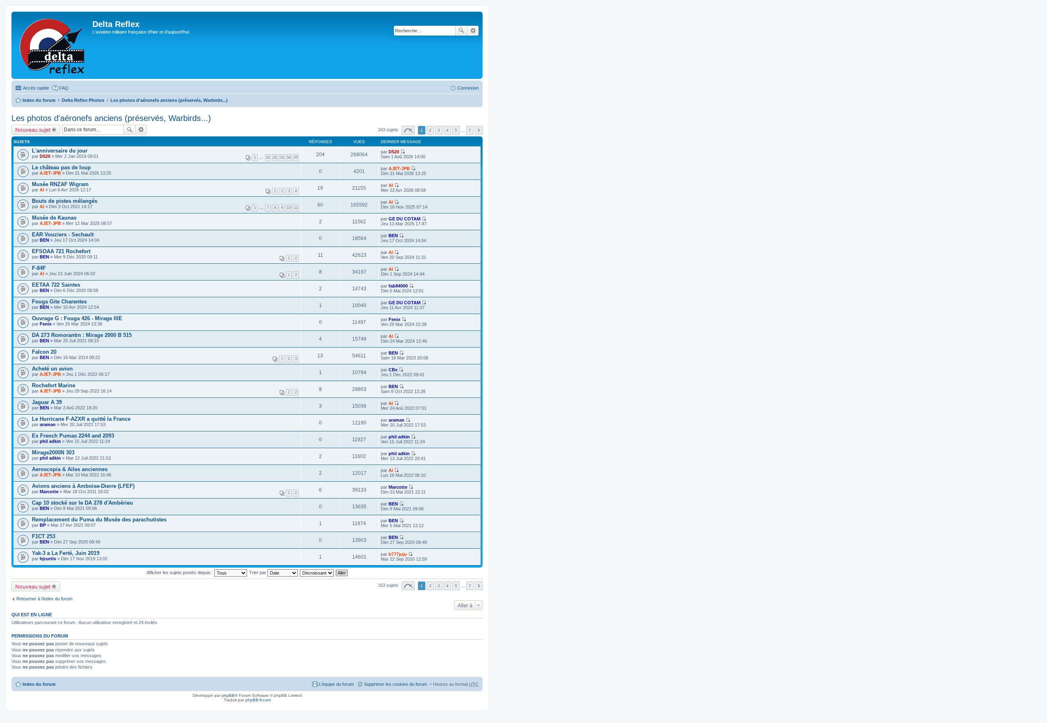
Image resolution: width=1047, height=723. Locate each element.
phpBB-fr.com (258, 700)
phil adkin (50, 441)
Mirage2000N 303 (53, 452)
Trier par (258, 572)
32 (275, 157)
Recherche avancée (473, 31)
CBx (393, 369)
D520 (45, 156)
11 (296, 208)
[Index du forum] (52, 45)
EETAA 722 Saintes (56, 285)
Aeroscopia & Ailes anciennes (70, 469)
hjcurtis (48, 558)
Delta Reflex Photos (83, 100)
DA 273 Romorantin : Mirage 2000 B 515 (82, 335)
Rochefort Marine (53, 385)
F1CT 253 (43, 536)
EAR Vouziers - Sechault (63, 234)
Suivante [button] (479, 130)
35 (296, 157)
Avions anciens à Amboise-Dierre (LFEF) (83, 486)
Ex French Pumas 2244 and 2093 (73, 436)
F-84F (39, 268)
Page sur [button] (408, 130)
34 (289, 157)
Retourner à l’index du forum (44, 598)
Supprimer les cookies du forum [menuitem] (395, 684)
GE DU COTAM (404, 218)
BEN (44, 240)
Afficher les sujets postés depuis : (180, 572)
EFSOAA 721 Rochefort (61, 251)
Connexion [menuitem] (468, 87)
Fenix (46, 323)
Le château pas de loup (61, 167)
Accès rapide (36, 87)
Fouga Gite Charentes (59, 302)
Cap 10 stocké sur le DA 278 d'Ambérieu (82, 503)
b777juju (398, 554)
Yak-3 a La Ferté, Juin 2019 (65, 553)
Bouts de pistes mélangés (64, 201)
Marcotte (49, 491)
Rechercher (461, 31)
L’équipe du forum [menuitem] (336, 684)
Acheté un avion (52, 369)
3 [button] (439, 130)
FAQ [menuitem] (63, 87)
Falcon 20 (44, 352)
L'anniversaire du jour (60, 151)
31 (268, 157)
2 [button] (430, 130)
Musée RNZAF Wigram (60, 184)
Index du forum (39, 100)
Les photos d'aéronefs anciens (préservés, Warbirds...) (169, 100)
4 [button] (447, 130)
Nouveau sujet (33, 129)
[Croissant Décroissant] (317, 572)
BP (43, 525)
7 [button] (470, 130)
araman (48, 424)
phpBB (228, 695)
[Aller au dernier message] (402, 151)
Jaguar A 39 (47, 402)
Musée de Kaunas (54, 218)
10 (289, 208)
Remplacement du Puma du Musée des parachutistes (99, 519)
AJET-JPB (50, 173)
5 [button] (456, 130)
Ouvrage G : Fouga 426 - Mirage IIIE (77, 318)
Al (42, 189)
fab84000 (398, 285)
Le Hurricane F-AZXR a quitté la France (81, 419)
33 (282, 157)
